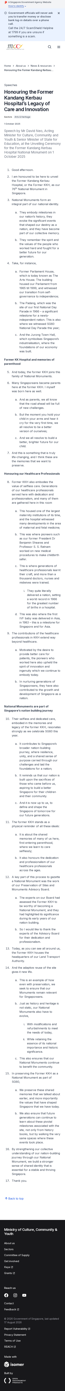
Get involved (11, 1261)
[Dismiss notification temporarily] (59, 13)
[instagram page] (15, 1295)
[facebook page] (6, 1295)
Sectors (9, 1249)
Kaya (7, 1267)
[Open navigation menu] (59, 47)
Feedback (10, 1309)
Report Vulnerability (15, 1328)
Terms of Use (12, 1340)
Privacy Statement (15, 1334)
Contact (9, 1303)
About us (21, 65)
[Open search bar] (50, 47)
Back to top (16, 1198)
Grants (8, 1273)
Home (7, 65)
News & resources (41, 65)
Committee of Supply (16, 1255)
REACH (8, 1346)
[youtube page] (24, 1295)
